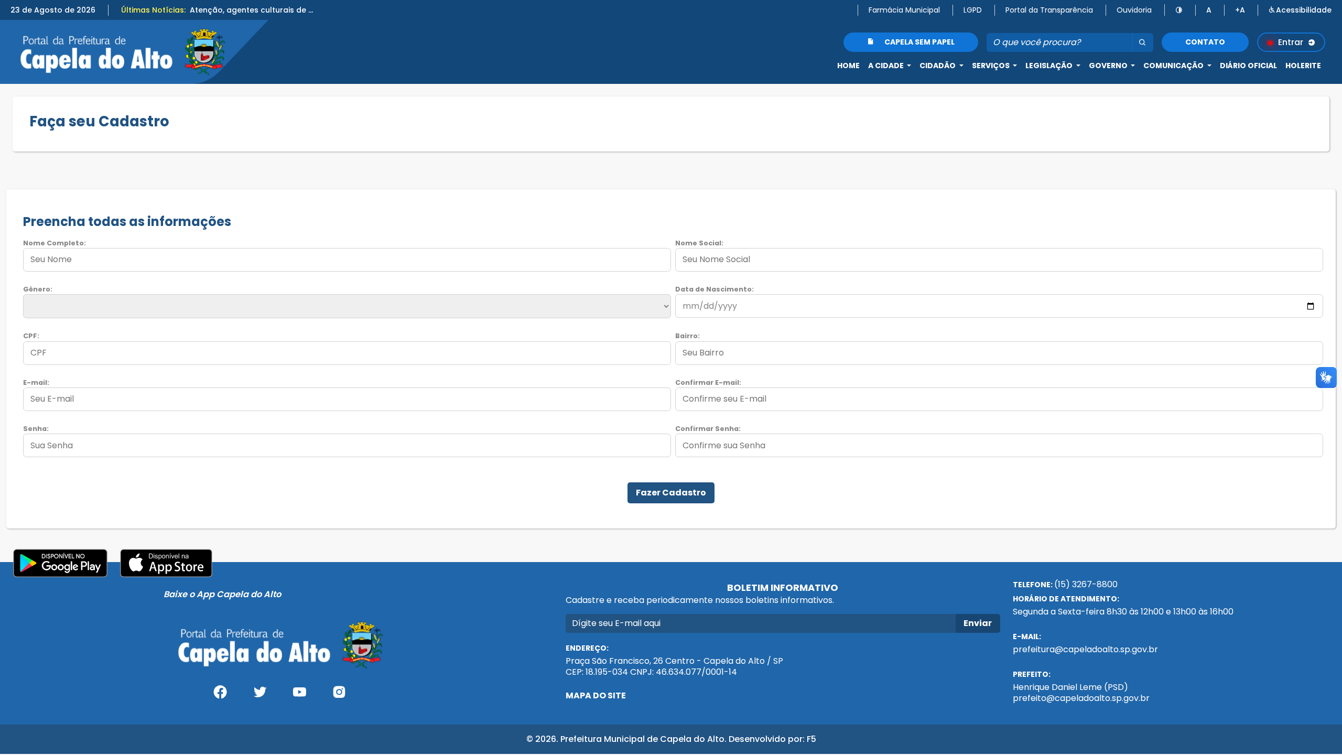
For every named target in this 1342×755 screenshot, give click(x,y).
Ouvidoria (1134, 10)
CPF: (31, 335)
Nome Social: (699, 243)
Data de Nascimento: (714, 289)
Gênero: (37, 289)
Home (848, 65)
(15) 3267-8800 (1086, 584)
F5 (811, 739)
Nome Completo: (54, 243)
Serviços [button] (991, 65)
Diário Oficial (1248, 65)
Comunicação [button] (1174, 65)
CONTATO (1205, 42)
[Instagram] (339, 696)
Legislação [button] (1049, 65)
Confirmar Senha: (708, 428)
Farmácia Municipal (904, 10)
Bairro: (687, 335)
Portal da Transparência (1049, 10)
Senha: (36, 428)
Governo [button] (1109, 65)
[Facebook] (220, 696)
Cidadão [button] (938, 65)
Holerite (1303, 65)
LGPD (973, 10)
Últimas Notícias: (153, 10)
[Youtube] (299, 696)
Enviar (978, 623)
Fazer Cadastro (671, 493)
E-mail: (36, 382)
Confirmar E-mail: (708, 382)
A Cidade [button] (886, 65)
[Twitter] (260, 696)
